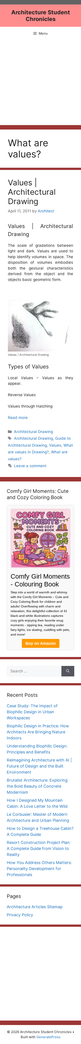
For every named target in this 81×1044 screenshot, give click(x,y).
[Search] (67, 671)
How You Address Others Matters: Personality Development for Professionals (39, 868)
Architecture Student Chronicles (40, 15)
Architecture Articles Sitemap (35, 906)
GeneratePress (48, 1037)
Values (55, 445)
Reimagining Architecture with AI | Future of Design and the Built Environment (39, 766)
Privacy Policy (20, 914)
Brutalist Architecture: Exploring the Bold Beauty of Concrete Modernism (37, 786)
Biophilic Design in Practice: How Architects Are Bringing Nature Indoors (38, 732)
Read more (18, 417)
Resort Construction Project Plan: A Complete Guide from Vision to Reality (39, 848)
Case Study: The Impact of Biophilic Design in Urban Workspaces (32, 711)
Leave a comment (30, 466)
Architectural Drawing (33, 431)
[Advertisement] (40, 82)
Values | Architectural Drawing (32, 192)
